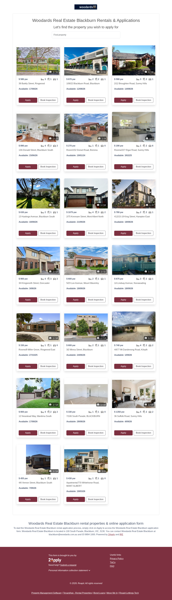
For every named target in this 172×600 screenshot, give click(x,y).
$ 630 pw (23, 212)
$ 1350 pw (119, 412)
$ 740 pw (118, 345)
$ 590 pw (118, 79)
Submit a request (68, 565)
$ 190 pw (118, 146)
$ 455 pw (23, 478)
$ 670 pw (70, 79)
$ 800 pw (23, 412)
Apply (28, 100)
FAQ (112, 566)
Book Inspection (48, 100)
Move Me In (112, 593)
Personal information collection (70, 570)
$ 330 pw (23, 345)
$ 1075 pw (71, 212)
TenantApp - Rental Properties (77, 593)
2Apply (111, 534)
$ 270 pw (70, 146)
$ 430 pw (70, 478)
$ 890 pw (23, 146)
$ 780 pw (118, 212)
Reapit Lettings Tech (129, 593)
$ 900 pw (23, 279)
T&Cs (112, 562)
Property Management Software (46, 593)
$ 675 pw (118, 279)
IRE (121, 534)
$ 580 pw (23, 79)
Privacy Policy (116, 558)
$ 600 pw (70, 279)
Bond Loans (99, 593)
